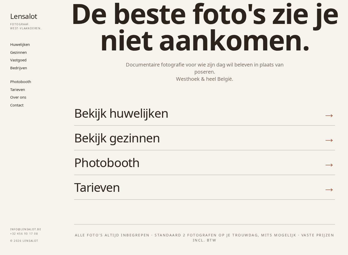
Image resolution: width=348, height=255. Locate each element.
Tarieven (17, 89)
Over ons (18, 97)
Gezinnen (18, 52)
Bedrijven (18, 67)
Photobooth (20, 81)
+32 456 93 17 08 (24, 233)
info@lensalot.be (26, 229)
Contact (16, 105)
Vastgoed (18, 59)
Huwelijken (20, 44)
